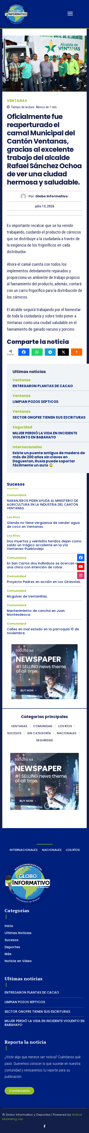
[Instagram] (80, 575)
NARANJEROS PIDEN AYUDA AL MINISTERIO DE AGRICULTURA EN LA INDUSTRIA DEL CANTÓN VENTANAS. (42, 504)
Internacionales (27, 447)
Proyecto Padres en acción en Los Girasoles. (44, 581)
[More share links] (76, 352)
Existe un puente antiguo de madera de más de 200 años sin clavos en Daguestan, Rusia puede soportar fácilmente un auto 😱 (49, 459)
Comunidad (16, 495)
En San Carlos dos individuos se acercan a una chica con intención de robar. (42, 565)
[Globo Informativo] (25, 196)
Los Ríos (13, 517)
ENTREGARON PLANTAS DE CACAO (43, 386)
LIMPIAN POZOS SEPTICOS (35, 401)
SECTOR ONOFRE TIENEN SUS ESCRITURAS (49, 417)
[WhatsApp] (37, 352)
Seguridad (22, 427)
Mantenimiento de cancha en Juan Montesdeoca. (36, 612)
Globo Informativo (51, 196)
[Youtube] (80, 566)
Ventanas (17, 100)
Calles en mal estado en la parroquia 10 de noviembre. (43, 631)
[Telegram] (50, 352)
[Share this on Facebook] (23, 352)
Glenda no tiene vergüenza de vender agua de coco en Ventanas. (43, 524)
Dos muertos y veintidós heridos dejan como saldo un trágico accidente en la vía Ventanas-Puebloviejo (44, 545)
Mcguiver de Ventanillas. (27, 596)
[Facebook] (44, 1126)
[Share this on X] (63, 352)
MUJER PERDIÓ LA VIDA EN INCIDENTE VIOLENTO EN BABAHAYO (45, 435)
